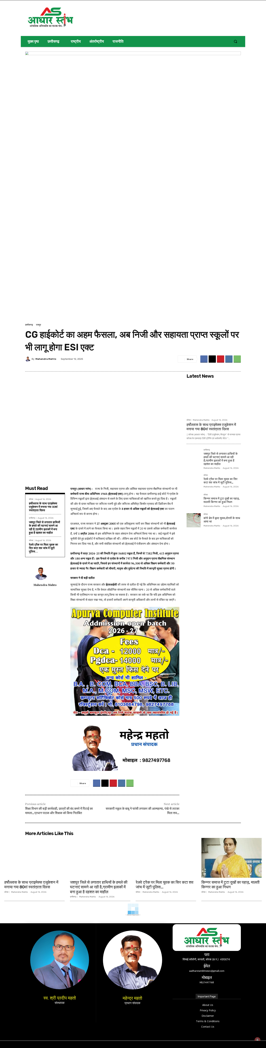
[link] (124, 561)
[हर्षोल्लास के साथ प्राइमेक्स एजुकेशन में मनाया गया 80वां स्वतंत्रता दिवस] (214, 398)
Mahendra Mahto (45, 359)
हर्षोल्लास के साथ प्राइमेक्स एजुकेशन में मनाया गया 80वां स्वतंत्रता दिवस (43, 506)
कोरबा (31, 499)
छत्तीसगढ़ (29, 325)
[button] (235, 41)
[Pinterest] (220, 359)
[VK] (229, 359)
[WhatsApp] (237, 359)
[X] (212, 359)
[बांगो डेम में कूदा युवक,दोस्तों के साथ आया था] (194, 520)
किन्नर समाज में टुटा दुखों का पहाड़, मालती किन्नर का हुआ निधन (222, 500)
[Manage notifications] (257, 1040)
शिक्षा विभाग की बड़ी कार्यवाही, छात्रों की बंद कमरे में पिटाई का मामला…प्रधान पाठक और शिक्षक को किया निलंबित (59, 811)
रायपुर (38, 325)
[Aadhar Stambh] (63, 17)
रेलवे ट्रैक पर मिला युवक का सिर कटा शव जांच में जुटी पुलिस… (43, 548)
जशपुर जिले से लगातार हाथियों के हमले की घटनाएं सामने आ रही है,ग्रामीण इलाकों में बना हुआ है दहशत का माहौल (44, 527)
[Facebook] (204, 359)
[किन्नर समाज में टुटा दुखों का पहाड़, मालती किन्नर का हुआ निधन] (194, 501)
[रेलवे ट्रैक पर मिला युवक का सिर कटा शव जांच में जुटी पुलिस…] (194, 481)
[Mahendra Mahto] (28, 359)
